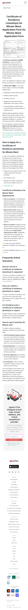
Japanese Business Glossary (14, 524)
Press (14, 563)
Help (14, 558)
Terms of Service (16, 442)
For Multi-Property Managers (14, 513)
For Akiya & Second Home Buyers (14, 508)
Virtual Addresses (14, 487)
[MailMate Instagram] (12, 472)
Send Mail (14, 482)
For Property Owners (14, 505)
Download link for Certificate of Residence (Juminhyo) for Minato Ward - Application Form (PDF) (14, 135)
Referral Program (14, 561)
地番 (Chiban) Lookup (14, 521)
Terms (14, 540)
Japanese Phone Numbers (14, 489)
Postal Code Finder (14, 519)
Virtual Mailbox (14, 484)
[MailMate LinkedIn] (9, 472)
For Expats (14, 503)
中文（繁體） (9, 607)
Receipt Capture (14, 497)
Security (14, 537)
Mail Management (14, 479)
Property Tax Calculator (14, 529)
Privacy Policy (10, 444)
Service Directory (14, 531)
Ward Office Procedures (14, 526)
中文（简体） (12, 605)
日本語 (8, 605)
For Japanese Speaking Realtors (14, 510)
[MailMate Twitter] (18, 472)
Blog (14, 553)
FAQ (14, 556)
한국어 (19, 607)
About (14, 548)
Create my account (14, 439)
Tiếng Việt (15, 607)
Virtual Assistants (14, 492)
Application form (8, 185)
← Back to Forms (6, 7)
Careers (14, 551)
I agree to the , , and (14, 444)
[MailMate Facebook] (15, 472)
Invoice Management (14, 494)
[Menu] (25, 3)
